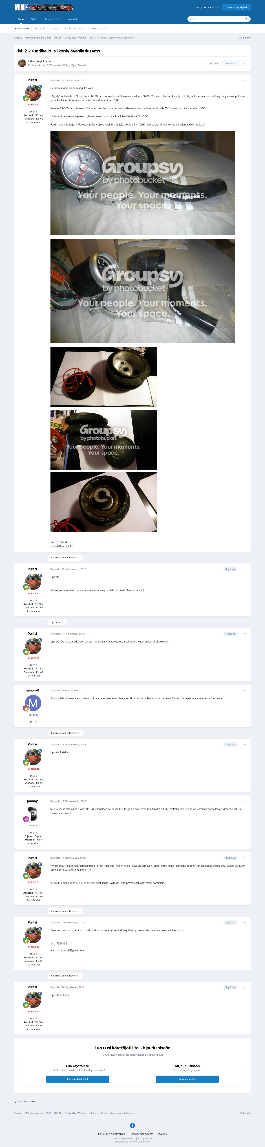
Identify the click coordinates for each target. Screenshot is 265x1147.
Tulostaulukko (99, 28)
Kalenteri (72, 19)
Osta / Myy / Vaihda (74, 65)
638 (34, 111)
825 (34, 832)
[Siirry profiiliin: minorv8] (33, 703)
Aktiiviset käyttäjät (75, 28)
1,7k (34, 721)
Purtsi (47, 61)
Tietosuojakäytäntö (142, 1133)
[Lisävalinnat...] (244, 80)
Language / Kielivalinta (112, 1133)
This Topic (232, 19)
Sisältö (34, 19)
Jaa (215, 63)
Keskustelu (22, 28)
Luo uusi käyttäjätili (236, 7)
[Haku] (247, 19)
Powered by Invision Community (132, 1141)
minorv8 (32, 690)
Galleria (39, 28)
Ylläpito (54, 28)
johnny (32, 801)
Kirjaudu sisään (207, 7)
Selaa (21, 19)
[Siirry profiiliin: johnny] (33, 814)
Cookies (162, 1133)
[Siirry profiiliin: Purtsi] (22, 63)
